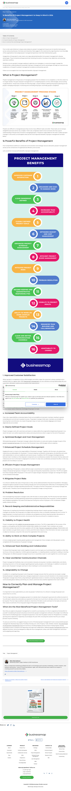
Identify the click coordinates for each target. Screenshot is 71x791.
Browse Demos (27, 777)
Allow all (56, 404)
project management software (48, 528)
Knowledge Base (22, 762)
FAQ (48, 757)
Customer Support (48, 750)
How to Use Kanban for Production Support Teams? (53, 679)
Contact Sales (49, 747)
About (9, 747)
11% (30, 616)
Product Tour (22, 747)
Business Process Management (35, 756)
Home (4, 7)
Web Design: (35, 786)
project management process (11, 443)
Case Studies (9, 752)
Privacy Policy (62, 751)
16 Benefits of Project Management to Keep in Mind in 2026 (19, 7)
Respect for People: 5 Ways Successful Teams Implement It (16, 680)
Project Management (35, 752)
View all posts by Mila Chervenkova (14, 671)
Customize (34, 404)
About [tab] (56, 389)
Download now (35, 717)
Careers (9, 757)
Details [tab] (35, 389)
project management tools (57, 627)
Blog (7, 7)
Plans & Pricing (22, 760)
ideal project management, (31, 381)
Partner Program (48, 752)
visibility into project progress (26, 524)
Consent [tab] (15, 389)
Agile (35, 761)
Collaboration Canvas (22, 752)
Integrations (22, 757)
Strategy (35, 747)
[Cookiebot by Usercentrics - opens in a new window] (60, 386)
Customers (9, 750)
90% (66, 51)
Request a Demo (48, 755)
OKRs (22, 755)
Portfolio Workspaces (22, 750)
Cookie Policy (61, 756)
